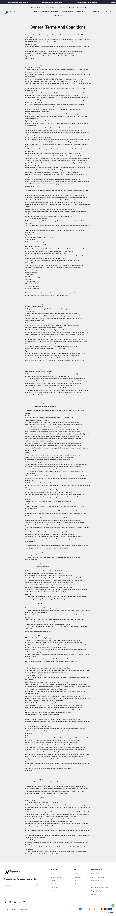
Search (76, 874)
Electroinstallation (67, 11)
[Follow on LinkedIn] (19, 902)
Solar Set (72, 8)
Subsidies (54, 11)
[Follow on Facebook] (5, 902)
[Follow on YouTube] (15, 902)
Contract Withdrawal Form (99, 887)
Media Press (54, 887)
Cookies (94, 884)
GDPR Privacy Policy (97, 877)
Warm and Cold (50, 8)
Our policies (95, 874)
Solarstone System (36, 8)
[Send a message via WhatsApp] (113, 906)
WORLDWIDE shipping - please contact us (40, 2)
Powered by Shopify (22, 909)
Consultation (55, 884)
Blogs (75, 880)
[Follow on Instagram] (10, 902)
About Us (54, 891)
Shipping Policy (96, 891)
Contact (93, 894)
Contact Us (58, 15)
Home (53, 874)
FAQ (75, 884)
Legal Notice (95, 880)
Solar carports (82, 8)
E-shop (35, 11)
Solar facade (63, 8)
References (45, 11)
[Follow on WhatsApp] (24, 902)
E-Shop (53, 880)
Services (78, 11)
